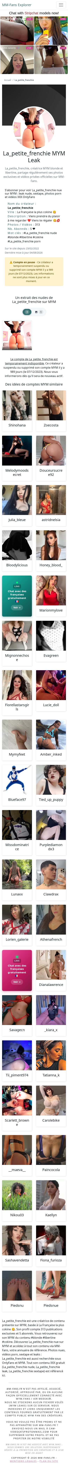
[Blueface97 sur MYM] (17, 780)
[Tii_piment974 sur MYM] (17, 1055)
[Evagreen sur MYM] (51, 636)
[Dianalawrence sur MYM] (51, 965)
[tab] (27, 312)
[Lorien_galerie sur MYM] (17, 920)
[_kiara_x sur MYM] (51, 1010)
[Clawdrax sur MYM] (51, 874)
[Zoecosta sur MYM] (51, 405)
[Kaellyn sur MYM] (51, 1195)
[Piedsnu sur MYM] (17, 1286)
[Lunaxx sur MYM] (17, 874)
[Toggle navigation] (61, 4)
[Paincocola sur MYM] (51, 1150)
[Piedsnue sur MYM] (51, 1286)
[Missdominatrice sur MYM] (17, 825)
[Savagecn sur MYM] (17, 1010)
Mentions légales (23, 1461)
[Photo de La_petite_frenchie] (17, 335)
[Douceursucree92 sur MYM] (51, 451)
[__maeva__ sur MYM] (17, 1150)
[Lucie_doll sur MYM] (51, 685)
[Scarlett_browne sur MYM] (17, 1100)
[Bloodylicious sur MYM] (17, 545)
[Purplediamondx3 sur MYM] (51, 825)
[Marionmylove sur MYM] (51, 590)
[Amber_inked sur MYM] (51, 734)
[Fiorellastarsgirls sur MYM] (17, 685)
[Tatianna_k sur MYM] (51, 1055)
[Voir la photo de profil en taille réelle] (34, 138)
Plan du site (49, 1461)
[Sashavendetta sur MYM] (17, 1240)
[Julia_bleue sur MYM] (17, 500)
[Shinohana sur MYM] (17, 405)
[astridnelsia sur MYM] (51, 500)
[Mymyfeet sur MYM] (17, 734)
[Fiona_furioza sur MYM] (51, 1240)
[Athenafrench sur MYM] (51, 920)
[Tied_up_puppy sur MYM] (51, 780)
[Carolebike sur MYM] (51, 1100)
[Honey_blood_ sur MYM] (51, 545)
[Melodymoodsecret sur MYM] (17, 451)
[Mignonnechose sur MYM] (17, 636)
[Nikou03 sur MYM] (17, 1195)
